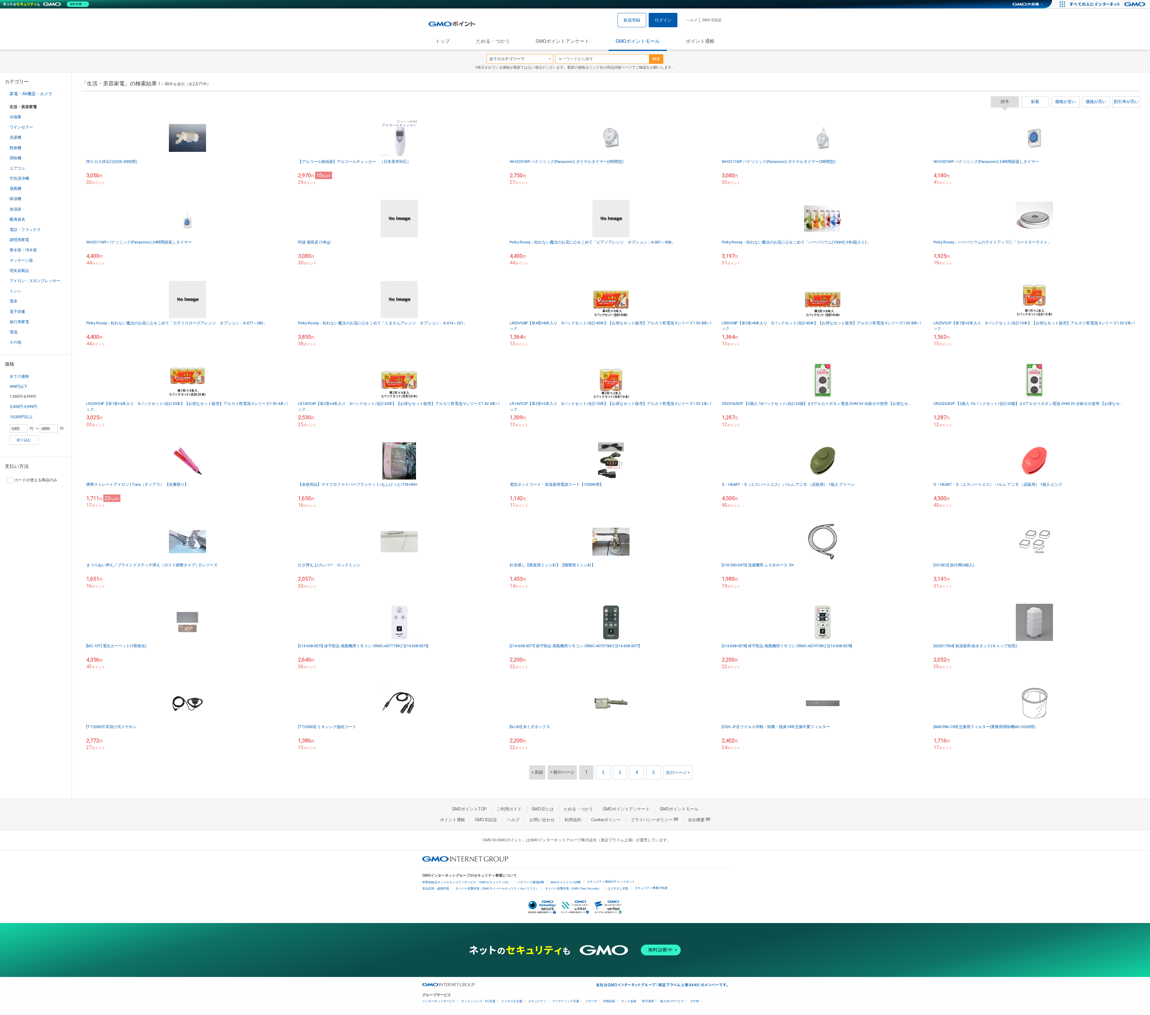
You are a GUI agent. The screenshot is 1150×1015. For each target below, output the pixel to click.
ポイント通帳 (700, 41)
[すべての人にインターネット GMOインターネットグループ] (1108, 4)
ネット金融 (628, 1001)
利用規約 (573, 819)
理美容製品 (19, 270)
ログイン (663, 20)
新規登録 (632, 20)
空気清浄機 (19, 178)
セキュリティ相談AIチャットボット (611, 881)
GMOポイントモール (638, 41)
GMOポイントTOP (469, 809)
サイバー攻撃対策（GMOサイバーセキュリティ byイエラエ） (497, 888)
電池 (13, 332)
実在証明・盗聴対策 (435, 888)
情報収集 (609, 1001)
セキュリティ (537, 1001)
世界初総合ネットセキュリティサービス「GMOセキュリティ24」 (466, 882)
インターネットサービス (438, 1001)
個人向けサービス (672, 1001)
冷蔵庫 (15, 117)
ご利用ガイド (509, 809)
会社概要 (696, 819)
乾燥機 (15, 148)
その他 (15, 342)
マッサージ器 (21, 260)
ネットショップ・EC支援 (478, 1001)
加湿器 (15, 209)
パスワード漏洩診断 (530, 882)
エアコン (17, 168)
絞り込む (24, 440)
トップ (442, 41)
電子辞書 (17, 311)
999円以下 (19, 386)
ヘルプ (691, 20)
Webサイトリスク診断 (565, 882)
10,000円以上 (21, 417)
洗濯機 (15, 137)
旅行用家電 (19, 322)
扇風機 (15, 188)
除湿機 (15, 198)
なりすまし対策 (617, 888)
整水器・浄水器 (23, 250)
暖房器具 (17, 219)
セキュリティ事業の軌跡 (651, 888)
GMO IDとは (543, 809)
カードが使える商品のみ (35, 480)
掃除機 (15, 158)
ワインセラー (21, 127)
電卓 (13, 301)
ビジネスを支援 (511, 1001)
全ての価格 (19, 376)
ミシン (15, 291)
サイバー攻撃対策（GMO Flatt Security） (573, 888)
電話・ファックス (25, 229)
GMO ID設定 (712, 20)
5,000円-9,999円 (23, 406)
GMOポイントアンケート (562, 41)
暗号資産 (648, 1001)
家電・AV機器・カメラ (31, 93)
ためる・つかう (493, 41)
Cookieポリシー (606, 819)
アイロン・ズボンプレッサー (35, 281)
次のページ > (678, 772)
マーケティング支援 (565, 1001)
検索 (656, 59)
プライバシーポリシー (652, 819)
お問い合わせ (542, 819)
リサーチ (591, 1001)
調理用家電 (19, 240)
